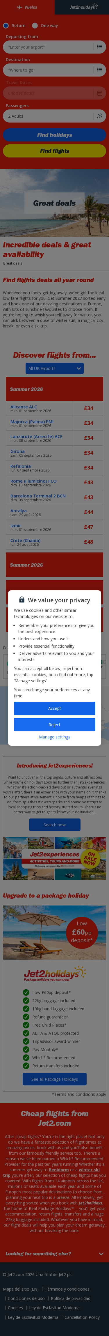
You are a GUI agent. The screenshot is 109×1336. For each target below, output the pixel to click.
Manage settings (54, 737)
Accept (54, 708)
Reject (54, 724)
